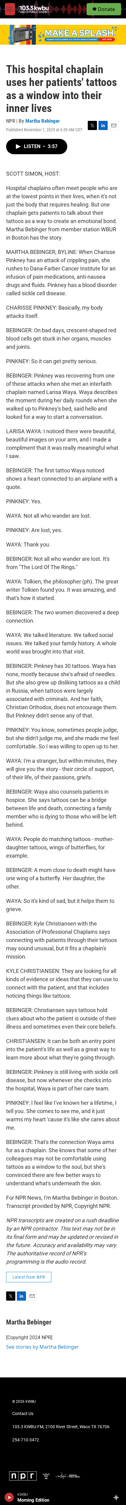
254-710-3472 (25, 1440)
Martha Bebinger (42, 121)
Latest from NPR (29, 1277)
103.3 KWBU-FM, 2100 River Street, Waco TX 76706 (60, 1427)
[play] (9, 1497)
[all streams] (118, 1497)
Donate (106, 9)
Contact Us (22, 1413)
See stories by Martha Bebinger (42, 1346)
